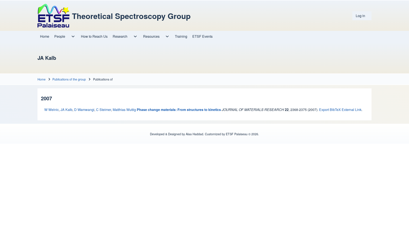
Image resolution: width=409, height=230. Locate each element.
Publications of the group (69, 79)
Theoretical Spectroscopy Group (131, 15)
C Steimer (103, 109)
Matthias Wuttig (124, 109)
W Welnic (51, 109)
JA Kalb (66, 109)
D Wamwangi (84, 109)
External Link (351, 109)
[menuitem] (362, 15)
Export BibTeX (330, 109)
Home (41, 79)
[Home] (53, 15)
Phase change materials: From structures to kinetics (179, 109)
